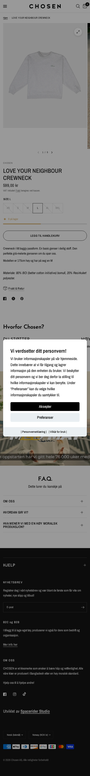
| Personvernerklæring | (34, 432)
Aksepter (45, 406)
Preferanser (45, 417)
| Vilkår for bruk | (58, 432)
